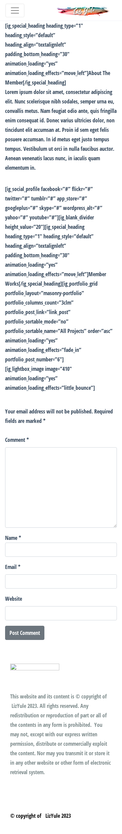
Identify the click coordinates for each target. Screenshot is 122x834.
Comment (17, 440)
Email (12, 567)
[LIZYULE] (83, 10)
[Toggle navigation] (14, 10)
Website (13, 598)
